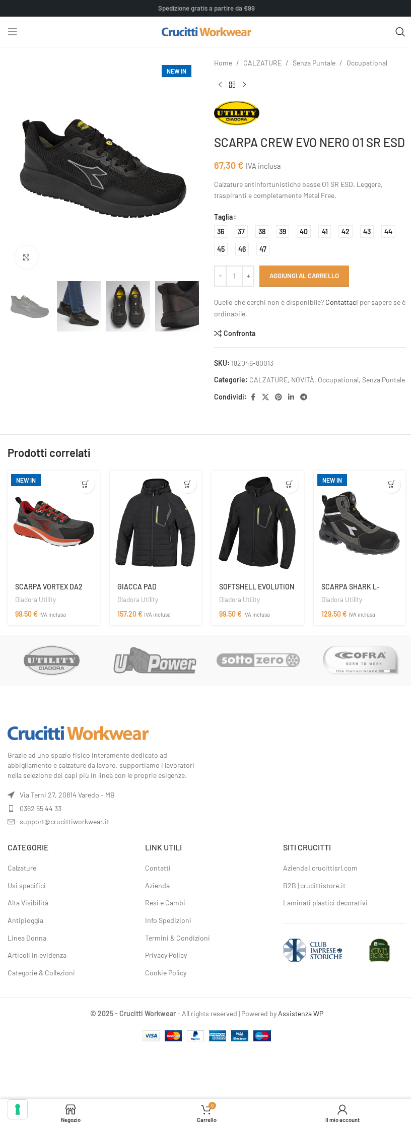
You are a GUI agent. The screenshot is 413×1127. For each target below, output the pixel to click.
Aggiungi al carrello (304, 276)
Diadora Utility (35, 599)
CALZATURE (262, 62)
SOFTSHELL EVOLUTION (256, 586)
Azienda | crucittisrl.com (320, 868)
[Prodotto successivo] (244, 85)
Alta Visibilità (28, 902)
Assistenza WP (300, 1013)
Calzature (22, 868)
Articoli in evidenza (37, 955)
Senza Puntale (314, 62)
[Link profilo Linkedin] (291, 397)
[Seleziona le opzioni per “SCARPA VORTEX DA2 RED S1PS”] (86, 484)
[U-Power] (154, 660)
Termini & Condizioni (177, 938)
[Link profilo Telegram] (303, 397)
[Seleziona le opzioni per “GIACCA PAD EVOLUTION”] (187, 484)
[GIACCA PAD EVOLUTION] (156, 523)
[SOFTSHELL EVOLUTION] (258, 523)
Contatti (158, 868)
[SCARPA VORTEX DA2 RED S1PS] (54, 523)
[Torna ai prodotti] (232, 85)
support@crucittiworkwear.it (64, 821)
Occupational (367, 62)
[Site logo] (207, 31)
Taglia (223, 217)
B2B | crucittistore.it (314, 885)
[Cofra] (361, 660)
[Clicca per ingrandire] (26, 257)
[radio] (220, 231)
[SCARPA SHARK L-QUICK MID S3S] (360, 523)
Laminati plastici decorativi (325, 902)
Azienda (157, 885)
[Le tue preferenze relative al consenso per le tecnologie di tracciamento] (17, 1109)
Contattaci (341, 302)
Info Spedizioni (168, 920)
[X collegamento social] (265, 397)
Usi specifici (27, 885)
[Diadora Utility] (51, 660)
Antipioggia (25, 920)
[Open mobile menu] (13, 32)
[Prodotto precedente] (220, 85)
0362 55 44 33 (40, 808)
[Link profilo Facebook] (253, 397)
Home (223, 62)
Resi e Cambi (165, 902)
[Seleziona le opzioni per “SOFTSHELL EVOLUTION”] (290, 484)
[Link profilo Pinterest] (278, 397)
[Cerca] (400, 32)
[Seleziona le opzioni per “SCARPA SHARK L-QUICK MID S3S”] (391, 484)
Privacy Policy (166, 955)
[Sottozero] (258, 660)
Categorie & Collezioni (41, 972)
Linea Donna (27, 938)
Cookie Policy (165, 972)
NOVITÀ (302, 379)
